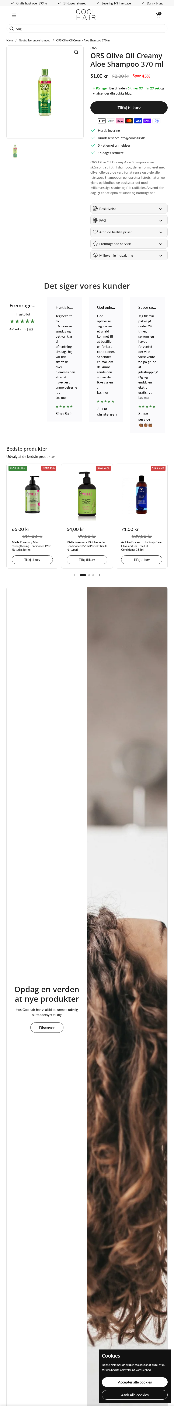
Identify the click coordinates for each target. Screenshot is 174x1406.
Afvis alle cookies (135, 1395)
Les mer (61, 392)
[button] (158, 15)
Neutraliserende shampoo (34, 40)
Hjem (9, 40)
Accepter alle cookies (135, 1382)
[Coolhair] (86, 15)
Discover (47, 1027)
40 (31, 329)
